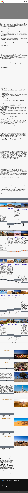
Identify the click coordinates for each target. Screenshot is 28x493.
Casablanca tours (16, 484)
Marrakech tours (16, 482)
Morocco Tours (16, 480)
